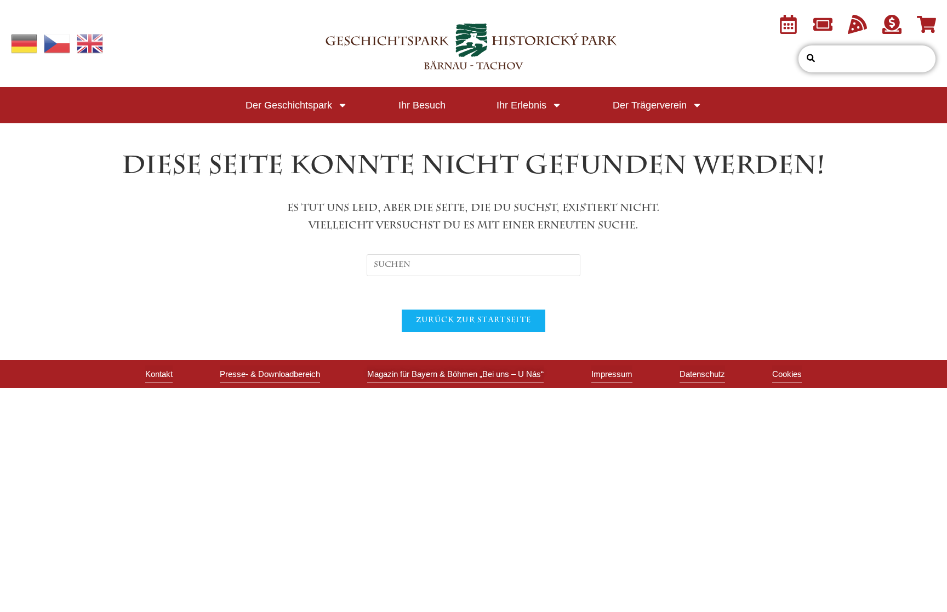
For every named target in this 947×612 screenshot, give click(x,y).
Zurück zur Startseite (473, 320)
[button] (787, 373)
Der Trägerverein (650, 105)
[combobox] (867, 59)
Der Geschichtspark (289, 105)
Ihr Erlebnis (521, 105)
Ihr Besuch (422, 105)
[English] (90, 45)
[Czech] (57, 45)
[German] (24, 45)
